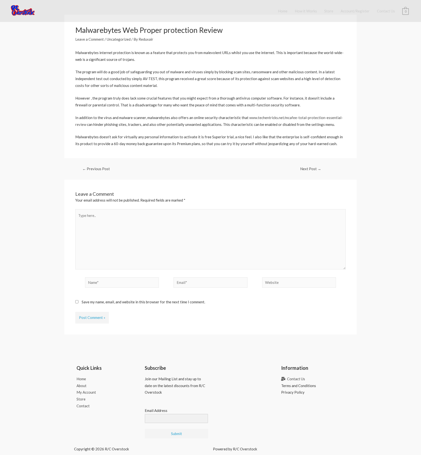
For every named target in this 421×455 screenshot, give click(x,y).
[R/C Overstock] (23, 10)
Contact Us (386, 11)
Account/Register (355, 11)
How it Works (306, 11)
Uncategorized (119, 39)
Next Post (310, 169)
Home (282, 11)
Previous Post (96, 169)
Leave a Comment (89, 39)
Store (328, 11)
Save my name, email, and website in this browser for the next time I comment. (143, 302)
